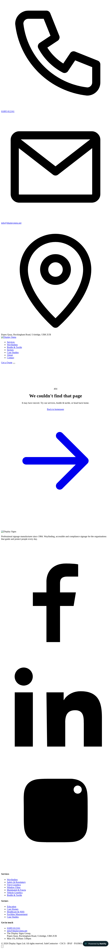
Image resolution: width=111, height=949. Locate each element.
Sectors (10, 350)
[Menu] (14, 363)
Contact (10, 357)
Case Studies (13, 352)
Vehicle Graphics (15, 892)
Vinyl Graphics (14, 885)
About (10, 355)
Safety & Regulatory (16, 882)
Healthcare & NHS (15, 912)
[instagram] (55, 868)
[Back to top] (2, 946)
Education (11, 906)
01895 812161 (7, 111)
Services (11, 342)
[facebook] (55, 650)
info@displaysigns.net (11, 223)
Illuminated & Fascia (16, 890)
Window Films (13, 887)
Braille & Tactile (14, 347)
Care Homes (12, 909)
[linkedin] (55, 759)
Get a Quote (6, 362)
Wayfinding (12, 344)
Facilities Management (17, 914)
